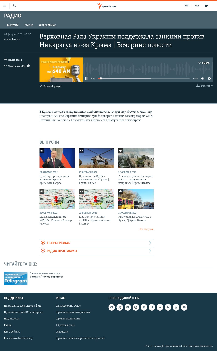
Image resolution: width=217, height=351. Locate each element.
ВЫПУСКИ (12, 25)
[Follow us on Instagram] (136, 307)
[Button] (13, 60)
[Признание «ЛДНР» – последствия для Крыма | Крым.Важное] (96, 158)
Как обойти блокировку (18, 338)
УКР (187, 5)
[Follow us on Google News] (144, 307)
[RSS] (168, 307)
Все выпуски (147, 229)
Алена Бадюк (12, 39)
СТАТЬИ (29, 25)
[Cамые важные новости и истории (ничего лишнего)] (15, 278)
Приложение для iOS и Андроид (23, 312)
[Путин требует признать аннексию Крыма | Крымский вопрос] (57, 158)
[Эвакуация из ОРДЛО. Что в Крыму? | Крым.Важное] (136, 199)
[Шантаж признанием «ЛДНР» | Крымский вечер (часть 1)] (96, 199)
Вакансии (62, 331)
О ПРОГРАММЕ (47, 25)
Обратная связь (65, 325)
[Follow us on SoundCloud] (160, 307)
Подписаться (11, 318)
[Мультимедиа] (206, 5)
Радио (8, 325)
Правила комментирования (73, 312)
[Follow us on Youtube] (128, 307)
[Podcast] (176, 307)
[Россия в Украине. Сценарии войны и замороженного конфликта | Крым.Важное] (136, 158)
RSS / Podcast (12, 331)
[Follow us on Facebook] (111, 307)
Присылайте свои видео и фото (22, 306)
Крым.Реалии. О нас (68, 306)
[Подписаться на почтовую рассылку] (184, 307)
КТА (196, 5)
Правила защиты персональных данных (80, 338)
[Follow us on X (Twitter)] (119, 307)
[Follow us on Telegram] (152, 307)
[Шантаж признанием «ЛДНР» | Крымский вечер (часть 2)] (57, 199)
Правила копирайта (68, 318)
